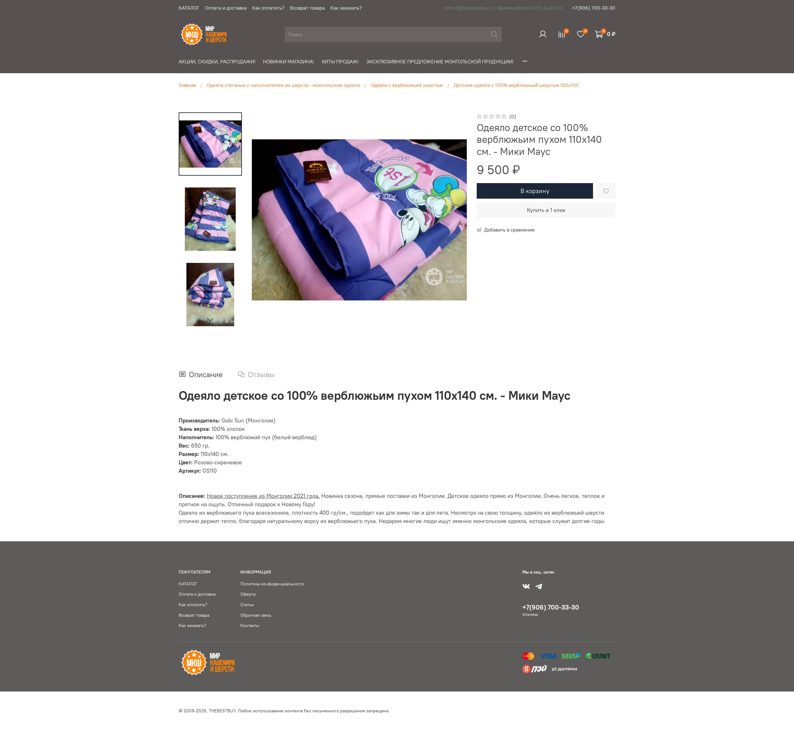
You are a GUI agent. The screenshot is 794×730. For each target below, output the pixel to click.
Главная (187, 85)
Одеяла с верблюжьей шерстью (407, 85)
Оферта (248, 594)
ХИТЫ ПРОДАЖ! (340, 61)
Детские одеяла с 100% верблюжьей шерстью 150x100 (516, 85)
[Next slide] (210, 319)
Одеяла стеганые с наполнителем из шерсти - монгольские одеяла (283, 85)
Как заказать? (346, 8)
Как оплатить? (268, 8)
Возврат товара (307, 8)
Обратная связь (255, 615)
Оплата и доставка (226, 8)
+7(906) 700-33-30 (593, 8)
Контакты (249, 625)
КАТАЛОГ (189, 8)
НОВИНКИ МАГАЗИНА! (288, 61)
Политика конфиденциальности (272, 584)
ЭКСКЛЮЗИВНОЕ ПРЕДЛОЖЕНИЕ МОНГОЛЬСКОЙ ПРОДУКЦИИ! (440, 61)
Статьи (247, 604)
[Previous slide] (264, 220)
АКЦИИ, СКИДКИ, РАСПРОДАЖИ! (217, 61)
